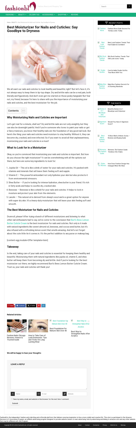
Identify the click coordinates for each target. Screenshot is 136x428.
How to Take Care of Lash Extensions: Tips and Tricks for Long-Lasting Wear (37, 338)
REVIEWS (74, 15)
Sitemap (123, 425)
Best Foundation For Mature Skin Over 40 (58, 330)
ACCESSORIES (47, 15)
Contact (87, 425)
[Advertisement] (49, 288)
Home (8, 22)
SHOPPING (62, 15)
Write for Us (113, 425)
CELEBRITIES (34, 15)
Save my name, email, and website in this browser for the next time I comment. (41, 399)
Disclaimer (96, 425)
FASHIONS (10, 15)
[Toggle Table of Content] (22, 111)
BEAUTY (21, 15)
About (79, 425)
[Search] (129, 6)
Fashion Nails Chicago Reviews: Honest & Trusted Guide (16, 337)
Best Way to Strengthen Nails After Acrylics (80, 333)
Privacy (105, 425)
